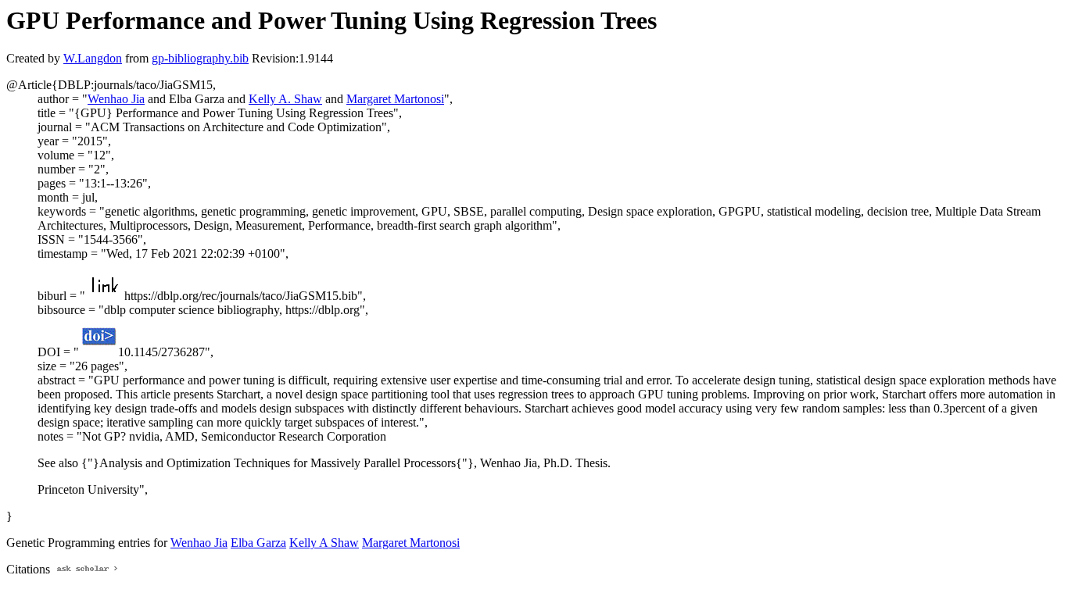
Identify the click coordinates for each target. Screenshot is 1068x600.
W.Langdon (92, 58)
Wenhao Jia (116, 98)
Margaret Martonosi (395, 98)
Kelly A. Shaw (285, 98)
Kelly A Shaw (324, 542)
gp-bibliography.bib (200, 58)
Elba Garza (258, 542)
